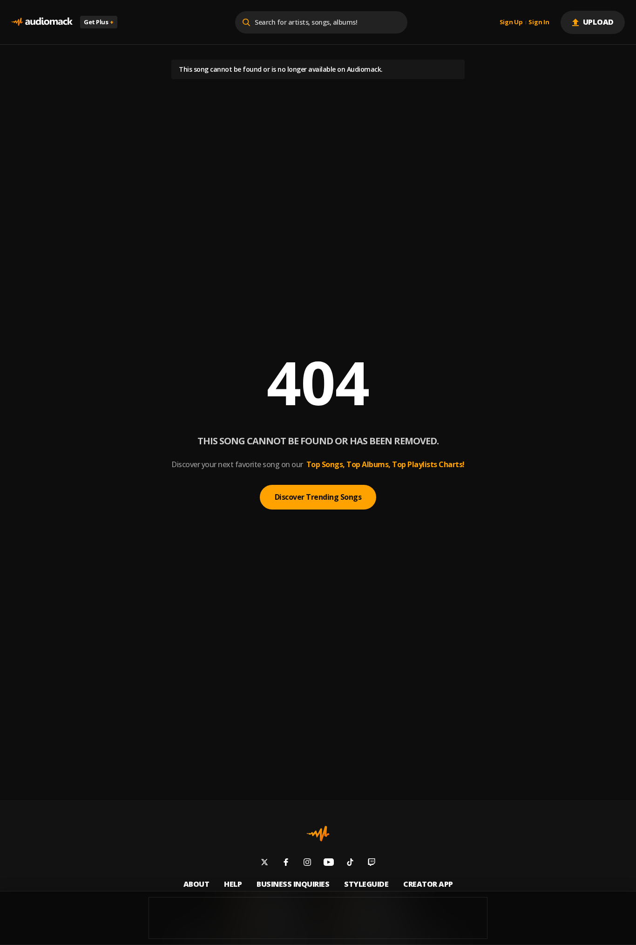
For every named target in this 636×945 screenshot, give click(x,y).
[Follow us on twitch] (371, 863)
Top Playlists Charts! (428, 464)
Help (233, 884)
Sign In (538, 22)
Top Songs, (325, 464)
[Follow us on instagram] (307, 863)
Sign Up (511, 22)
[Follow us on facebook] (286, 863)
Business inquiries (293, 884)
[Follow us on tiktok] (350, 863)
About (196, 884)
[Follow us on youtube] (328, 863)
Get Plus (99, 22)
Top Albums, (368, 464)
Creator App (428, 884)
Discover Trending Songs (318, 497)
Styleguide (366, 884)
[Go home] (42, 22)
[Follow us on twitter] (264, 863)
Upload (598, 22)
